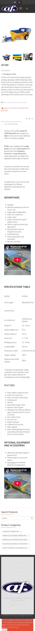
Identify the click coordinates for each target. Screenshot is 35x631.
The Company (17, 572)
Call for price (5, 70)
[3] (17, 58)
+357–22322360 (19, 605)
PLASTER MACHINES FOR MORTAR (16, 544)
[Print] (29, 118)
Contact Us (17, 568)
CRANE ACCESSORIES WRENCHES (15, 536)
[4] (28, 57)
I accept (4, 630)
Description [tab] (12, 124)
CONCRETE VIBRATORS (11, 531)
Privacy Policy (17, 576)
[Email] (32, 118)
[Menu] (20, 8)
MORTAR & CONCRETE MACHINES (15, 540)
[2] (6, 58)
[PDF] (26, 118)
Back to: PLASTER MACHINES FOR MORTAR (14, 109)
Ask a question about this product (15, 102)
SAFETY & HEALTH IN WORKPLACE (15, 548)
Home (17, 564)
